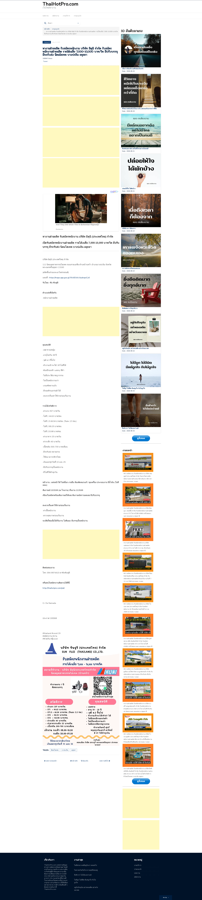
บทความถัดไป (104, 761)
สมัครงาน (55, 16)
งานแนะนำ (77, 16)
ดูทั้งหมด (141, 438)
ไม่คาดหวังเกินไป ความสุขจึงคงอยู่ (86, 870)
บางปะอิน (65, 750)
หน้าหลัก (47, 29)
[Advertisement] (81, 80)
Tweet (45, 61)
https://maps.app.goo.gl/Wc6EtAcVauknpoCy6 (69, 277)
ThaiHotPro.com (60, 4)
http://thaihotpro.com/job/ (54, 588)
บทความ (46, 16)
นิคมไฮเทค (54, 750)
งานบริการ (66, 16)
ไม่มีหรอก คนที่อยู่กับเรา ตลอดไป (85, 865)
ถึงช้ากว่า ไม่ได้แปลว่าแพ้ (82, 875)
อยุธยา (73, 750)
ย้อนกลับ (85, 761)
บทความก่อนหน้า (51, 761)
